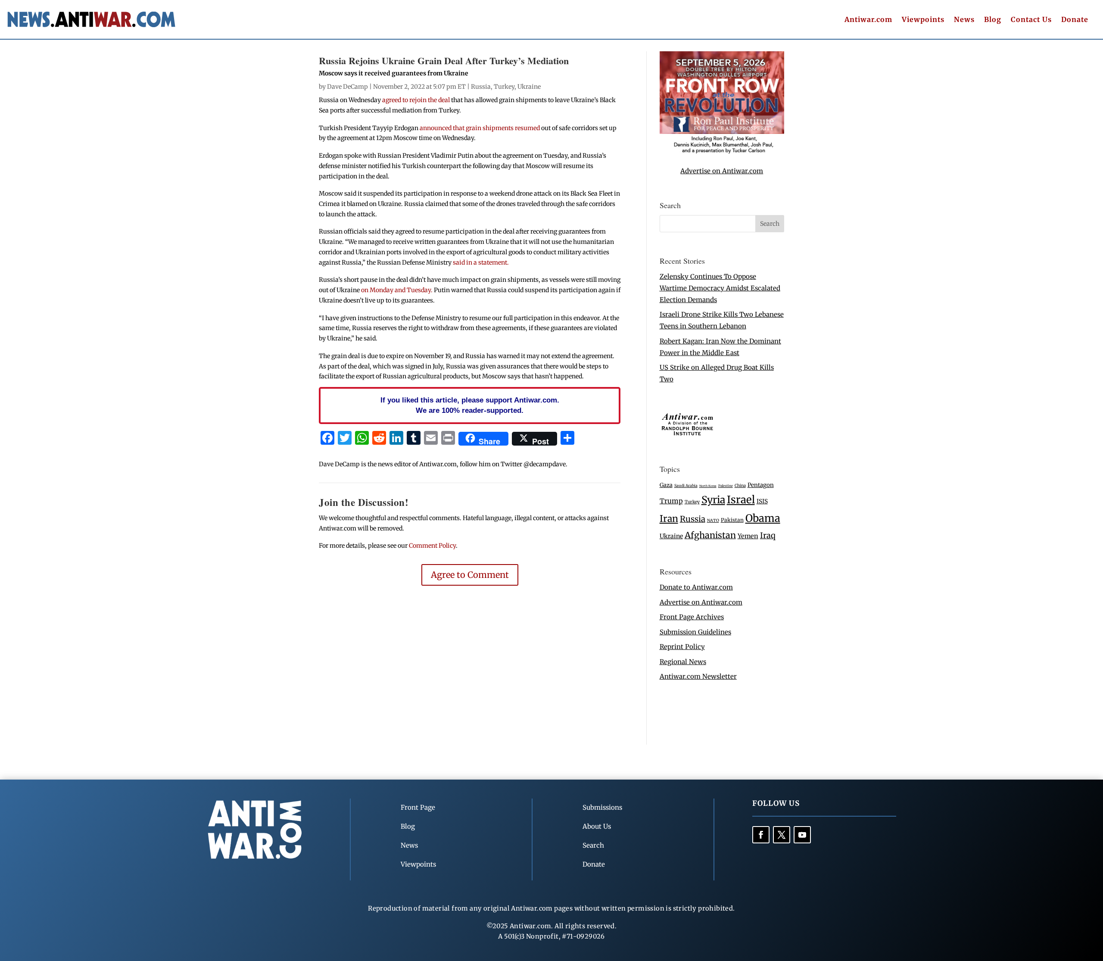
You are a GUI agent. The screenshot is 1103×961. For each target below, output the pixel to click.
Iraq (768, 535)
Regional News (683, 662)
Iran (669, 518)
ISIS (762, 501)
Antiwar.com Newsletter (698, 676)
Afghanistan (710, 535)
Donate (1074, 20)
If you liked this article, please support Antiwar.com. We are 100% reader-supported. (469, 405)
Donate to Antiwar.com (696, 587)
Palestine (725, 486)
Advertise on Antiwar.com (721, 171)
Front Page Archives (692, 617)
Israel (741, 499)
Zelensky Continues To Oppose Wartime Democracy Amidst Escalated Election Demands (720, 288)
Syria (713, 499)
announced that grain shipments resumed (480, 128)
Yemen (748, 536)
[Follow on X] (781, 834)
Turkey (504, 86)
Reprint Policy (682, 647)
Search (593, 845)
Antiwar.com (868, 20)
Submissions (602, 807)
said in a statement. (481, 262)
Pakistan (732, 520)
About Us (597, 826)
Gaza (666, 484)
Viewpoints (923, 20)
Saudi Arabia (686, 485)
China (740, 485)
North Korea (708, 486)
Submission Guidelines (695, 632)
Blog (992, 20)
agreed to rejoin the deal (416, 100)
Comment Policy (432, 545)
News (964, 20)
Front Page (418, 807)
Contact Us (1031, 20)
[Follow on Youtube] (802, 834)
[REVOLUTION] (722, 152)
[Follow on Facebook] (761, 834)
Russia (481, 86)
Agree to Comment (470, 574)
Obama (762, 518)
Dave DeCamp (347, 86)
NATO (713, 520)
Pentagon (761, 485)
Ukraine (529, 86)
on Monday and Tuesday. (397, 290)
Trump (671, 501)
